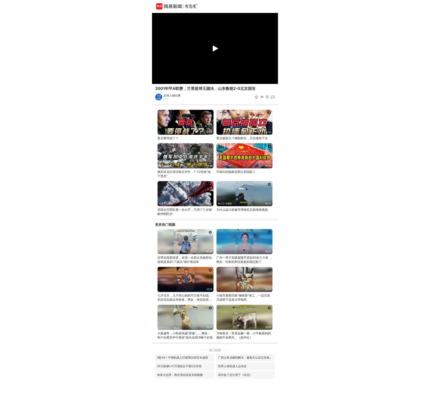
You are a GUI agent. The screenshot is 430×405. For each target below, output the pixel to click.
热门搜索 (215, 350)
